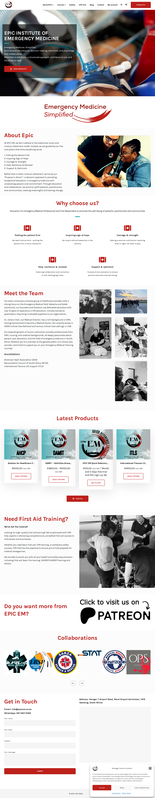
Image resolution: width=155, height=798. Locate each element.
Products (140, 5)
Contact (100, 5)
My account (112, 5)
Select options (21, 476)
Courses (60, 5)
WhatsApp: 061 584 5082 (17, 713)
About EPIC (47, 5)
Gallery (72, 5)
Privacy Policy (126, 793)
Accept (102, 788)
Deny (122, 788)
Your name (8, 718)
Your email (8, 730)
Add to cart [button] (96, 483)
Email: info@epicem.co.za (17, 709)
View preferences (142, 788)
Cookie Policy (116, 793)
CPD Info (82, 5)
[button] (150, 768)
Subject (7, 741)
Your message (9, 752)
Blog (92, 5)
